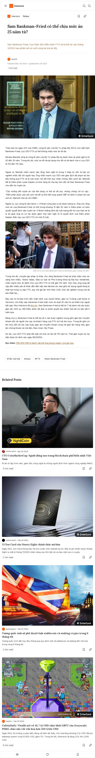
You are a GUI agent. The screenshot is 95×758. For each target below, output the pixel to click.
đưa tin (34, 305)
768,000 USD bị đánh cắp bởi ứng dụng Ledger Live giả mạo (45, 343)
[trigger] (84, 5)
